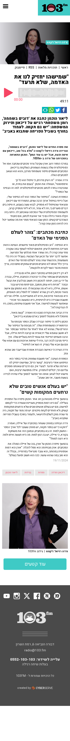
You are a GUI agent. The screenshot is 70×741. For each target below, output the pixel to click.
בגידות (27, 472)
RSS (31, 67)
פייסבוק (20, 67)
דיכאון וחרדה (58, 472)
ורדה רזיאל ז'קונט (57, 42)
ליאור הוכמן (11, 472)
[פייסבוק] (64, 110)
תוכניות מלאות (47, 67)
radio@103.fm (35, 650)
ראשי (64, 67)
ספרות (41, 472)
